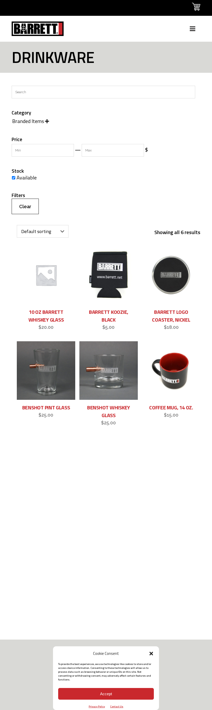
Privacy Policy (97, 706)
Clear (25, 206)
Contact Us (116, 706)
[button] (151, 653)
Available (27, 177)
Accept (106, 694)
